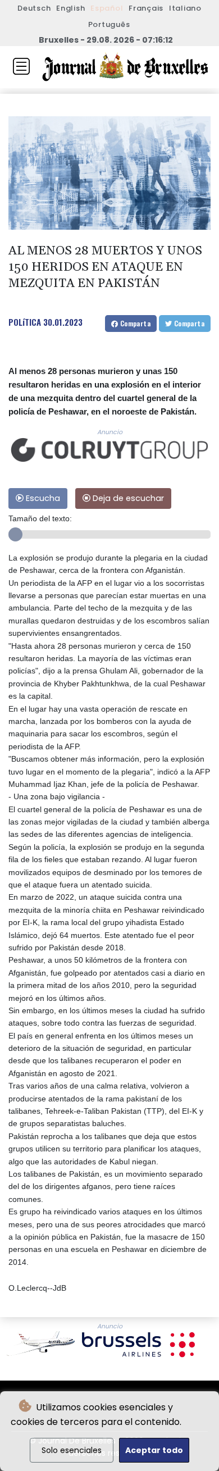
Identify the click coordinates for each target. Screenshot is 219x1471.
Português (109, 24)
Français (146, 8)
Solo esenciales (72, 1450)
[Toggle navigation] (21, 66)
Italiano (185, 8)
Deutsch (34, 8)
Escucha (42, 498)
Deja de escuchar (127, 498)
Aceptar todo (154, 1450)
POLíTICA (24, 322)
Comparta (134, 323)
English (70, 8)
